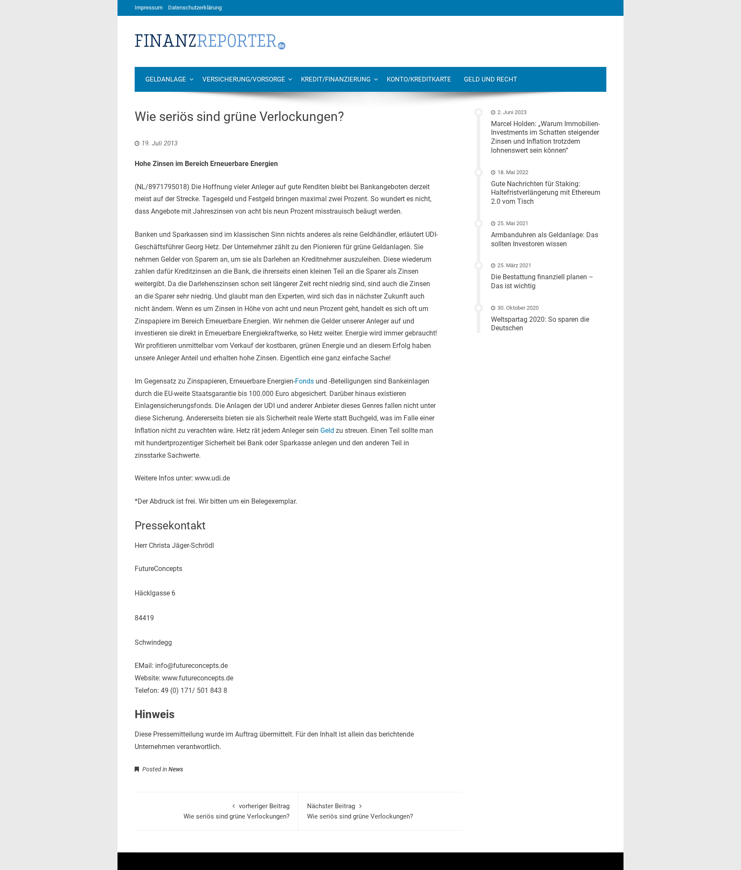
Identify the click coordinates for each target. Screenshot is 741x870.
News (176, 769)
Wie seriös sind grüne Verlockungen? (236, 811)
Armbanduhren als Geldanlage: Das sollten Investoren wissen (544, 239)
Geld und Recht (490, 79)
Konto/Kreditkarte (419, 79)
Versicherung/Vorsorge (243, 79)
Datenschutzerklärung (195, 7)
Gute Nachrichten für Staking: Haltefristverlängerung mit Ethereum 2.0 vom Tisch (545, 193)
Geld (327, 430)
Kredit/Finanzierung (335, 79)
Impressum (149, 7)
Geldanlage (165, 79)
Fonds (304, 381)
